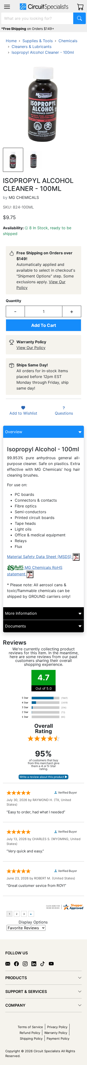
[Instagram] (27, 963)
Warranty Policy (55, 1033)
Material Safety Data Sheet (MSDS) (40, 556)
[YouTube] (53, 963)
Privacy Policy (57, 1027)
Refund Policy (30, 1033)
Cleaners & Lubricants (31, 46)
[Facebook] (18, 963)
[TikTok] (44, 963)
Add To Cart (43, 325)
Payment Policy (58, 1038)
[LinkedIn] (35, 963)
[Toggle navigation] (7, 7)
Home (11, 40)
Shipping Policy (31, 1038)
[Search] (79, 18)
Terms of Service (30, 1027)
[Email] (9, 963)
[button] (7, 7)
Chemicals (67, 40)
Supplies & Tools (37, 40)
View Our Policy (30, 347)
